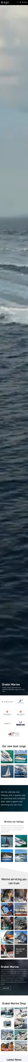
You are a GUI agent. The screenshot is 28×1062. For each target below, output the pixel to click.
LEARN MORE (5, 988)
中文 (18, 2)
